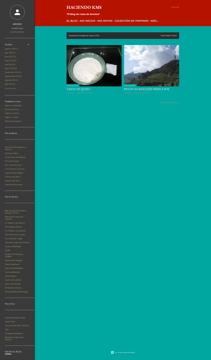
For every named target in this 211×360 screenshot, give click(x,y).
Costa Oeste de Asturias (15, 157)
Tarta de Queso (78, 89)
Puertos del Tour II (13, 177)
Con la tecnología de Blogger (125, 352)
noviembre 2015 (13, 72)
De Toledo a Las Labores (15, 231)
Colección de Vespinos (131, 20)
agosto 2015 (11, 80)
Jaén (7, 329)
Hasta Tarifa (10, 322)
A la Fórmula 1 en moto (15, 169)
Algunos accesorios (13, 121)
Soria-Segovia (10, 276)
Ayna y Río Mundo (13, 284)
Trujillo (7, 250)
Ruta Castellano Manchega (16, 292)
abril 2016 (10, 64)
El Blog (72, 20)
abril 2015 (9, 84)
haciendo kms (84, 7)
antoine (17, 24)
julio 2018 (10, 53)
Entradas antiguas (169, 103)
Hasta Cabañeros (12, 264)
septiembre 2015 (13, 76)
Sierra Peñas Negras (13, 260)
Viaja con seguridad (13, 105)
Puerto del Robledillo (14, 268)
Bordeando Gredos (13, 288)
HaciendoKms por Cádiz (15, 318)
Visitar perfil (17, 32)
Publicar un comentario (84, 93)
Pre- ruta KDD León (13, 165)
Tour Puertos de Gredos (15, 235)
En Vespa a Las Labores (15, 223)
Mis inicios (87, 20)
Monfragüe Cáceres (13, 227)
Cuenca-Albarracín (12, 272)
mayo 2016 (10, 60)
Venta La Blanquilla (13, 246)
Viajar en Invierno (12, 113)
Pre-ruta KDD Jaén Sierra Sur (146, 89)
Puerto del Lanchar (13, 280)
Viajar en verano (11, 117)
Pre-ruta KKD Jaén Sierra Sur (17, 326)
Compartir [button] (70, 93)
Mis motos (104, 20)
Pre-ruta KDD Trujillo (13, 239)
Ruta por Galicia (11, 153)
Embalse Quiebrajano (14, 333)
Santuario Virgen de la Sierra (17, 242)
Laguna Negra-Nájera (14, 173)
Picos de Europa (12, 161)
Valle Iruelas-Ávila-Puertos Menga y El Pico (16, 212)
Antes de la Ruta (12, 109)
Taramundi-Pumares (13, 185)
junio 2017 (10, 57)
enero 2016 (10, 68)
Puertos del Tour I (12, 181)
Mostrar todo (169, 36)
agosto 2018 (11, 49)
